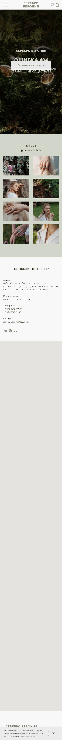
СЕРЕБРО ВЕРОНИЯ (31, 4)
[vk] (15, 331)
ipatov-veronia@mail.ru (16, 321)
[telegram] (5, 331)
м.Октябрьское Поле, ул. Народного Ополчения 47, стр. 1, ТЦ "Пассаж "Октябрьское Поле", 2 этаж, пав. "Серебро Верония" (30, 286)
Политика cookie (27, 736)
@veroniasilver (31, 150)
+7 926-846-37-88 (13, 309)
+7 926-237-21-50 (12, 312)
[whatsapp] (10, 331)
